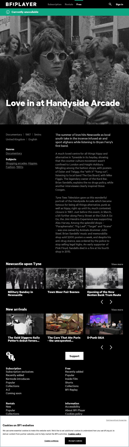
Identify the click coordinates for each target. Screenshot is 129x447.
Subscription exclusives (19, 371)
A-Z (8, 389)
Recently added (15, 375)
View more (117, 264)
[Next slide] (111, 302)
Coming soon (14, 393)
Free (78, 4)
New (8, 406)
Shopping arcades (16, 163)
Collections (12, 386)
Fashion (10, 167)
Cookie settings (52, 440)
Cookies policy (73, 413)
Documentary (14, 153)
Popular (10, 382)
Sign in (119, 4)
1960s (19, 167)
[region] (64, 431)
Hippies (32, 163)
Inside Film (71, 378)
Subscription (54, 4)
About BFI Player (75, 410)
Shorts (69, 382)
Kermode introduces (18, 378)
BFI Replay (71, 389)
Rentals (69, 4)
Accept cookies (75, 440)
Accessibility (72, 406)
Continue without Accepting (116, 420)
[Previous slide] (102, 302)
